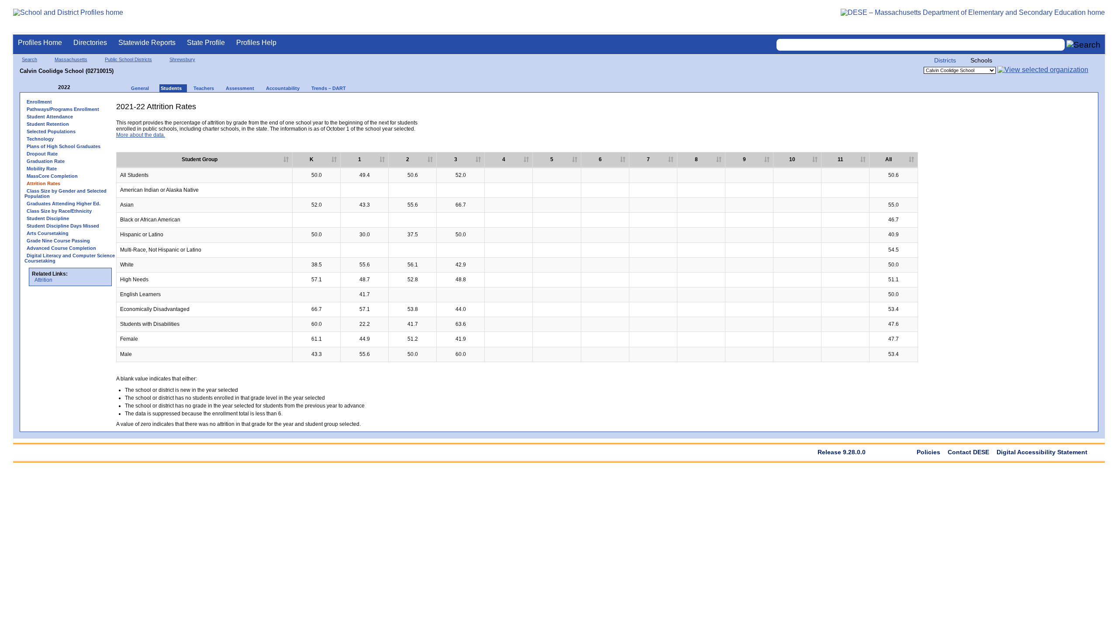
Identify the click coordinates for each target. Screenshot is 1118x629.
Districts (945, 60)
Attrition (43, 280)
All (888, 159)
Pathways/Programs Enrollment (63, 109)
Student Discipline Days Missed (63, 225)
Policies (928, 452)
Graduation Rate (46, 161)
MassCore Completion (52, 176)
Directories (90, 42)
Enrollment (39, 101)
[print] (1025, 110)
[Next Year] (82, 87)
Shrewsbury (182, 59)
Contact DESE (968, 452)
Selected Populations (51, 131)
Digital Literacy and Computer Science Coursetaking (69, 258)
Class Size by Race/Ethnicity (59, 211)
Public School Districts (128, 59)
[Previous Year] (52, 87)
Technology (40, 139)
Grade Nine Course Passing (58, 240)
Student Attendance (50, 116)
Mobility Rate (42, 168)
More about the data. (140, 135)
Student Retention (48, 124)
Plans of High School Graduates (63, 146)
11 (840, 159)
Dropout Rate (42, 153)
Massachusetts (71, 59)
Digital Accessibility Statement (1042, 452)
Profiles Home (40, 42)
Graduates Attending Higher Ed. (63, 203)
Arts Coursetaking (48, 233)
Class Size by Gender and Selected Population (65, 193)
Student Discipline (48, 218)
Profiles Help (256, 42)
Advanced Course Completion (61, 248)
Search (29, 59)
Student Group (199, 159)
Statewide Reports (147, 42)
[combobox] (920, 45)
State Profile (206, 42)
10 (792, 159)
